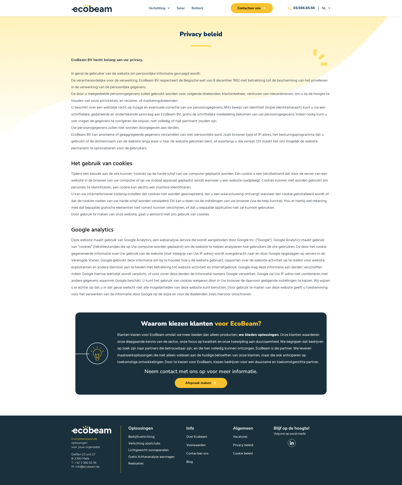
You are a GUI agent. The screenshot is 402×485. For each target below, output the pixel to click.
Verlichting (157, 8)
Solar (181, 8)
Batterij (197, 8)
